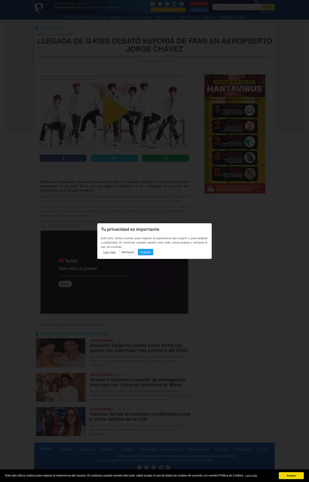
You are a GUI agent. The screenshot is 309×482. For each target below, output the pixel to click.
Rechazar (128, 252)
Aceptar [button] (291, 475)
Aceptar (145, 252)
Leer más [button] (251, 475)
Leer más (109, 252)
